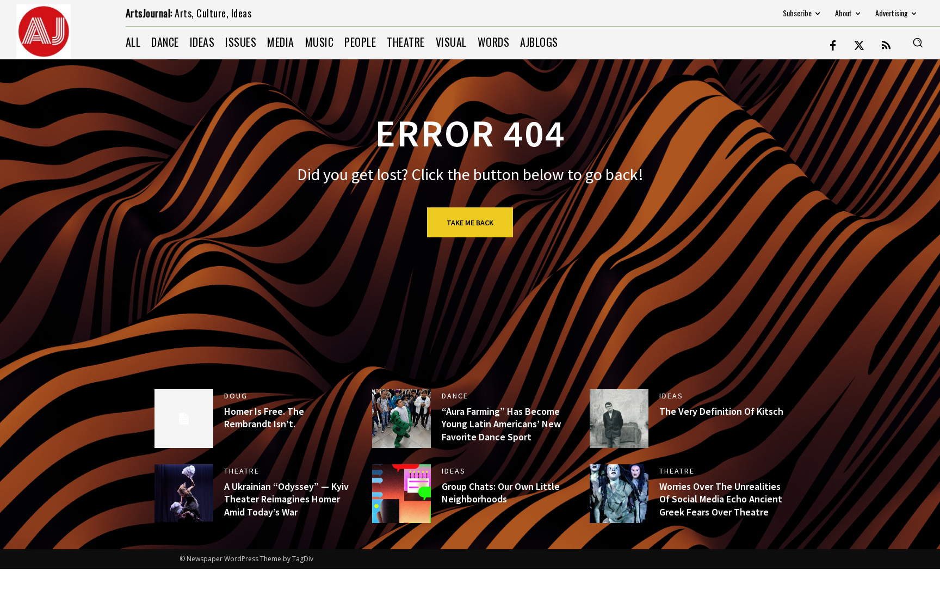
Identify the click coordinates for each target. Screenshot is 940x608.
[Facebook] (833, 46)
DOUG (236, 396)
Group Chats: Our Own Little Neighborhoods (501, 492)
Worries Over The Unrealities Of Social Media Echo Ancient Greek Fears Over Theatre (720, 499)
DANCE (455, 396)
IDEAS (671, 396)
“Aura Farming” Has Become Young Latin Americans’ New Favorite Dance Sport (501, 424)
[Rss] (886, 46)
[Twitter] (859, 46)
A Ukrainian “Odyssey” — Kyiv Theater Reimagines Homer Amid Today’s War (286, 499)
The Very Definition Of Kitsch (721, 411)
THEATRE (241, 471)
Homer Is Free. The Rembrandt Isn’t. (264, 417)
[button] (917, 42)
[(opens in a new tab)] (401, 418)
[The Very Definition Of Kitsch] (619, 418)
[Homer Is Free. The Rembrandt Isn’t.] (183, 418)
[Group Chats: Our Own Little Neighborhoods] (401, 493)
